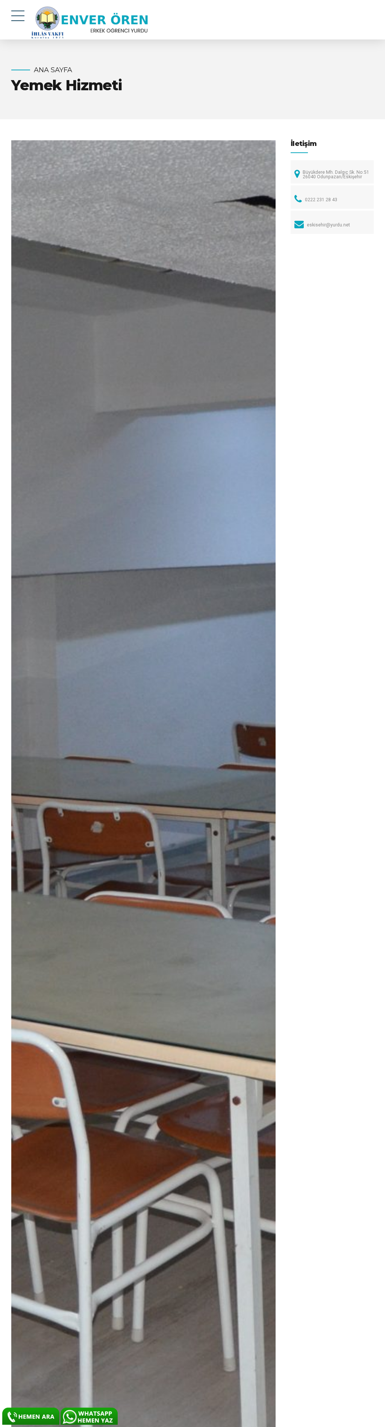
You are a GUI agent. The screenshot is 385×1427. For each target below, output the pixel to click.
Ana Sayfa (53, 70)
